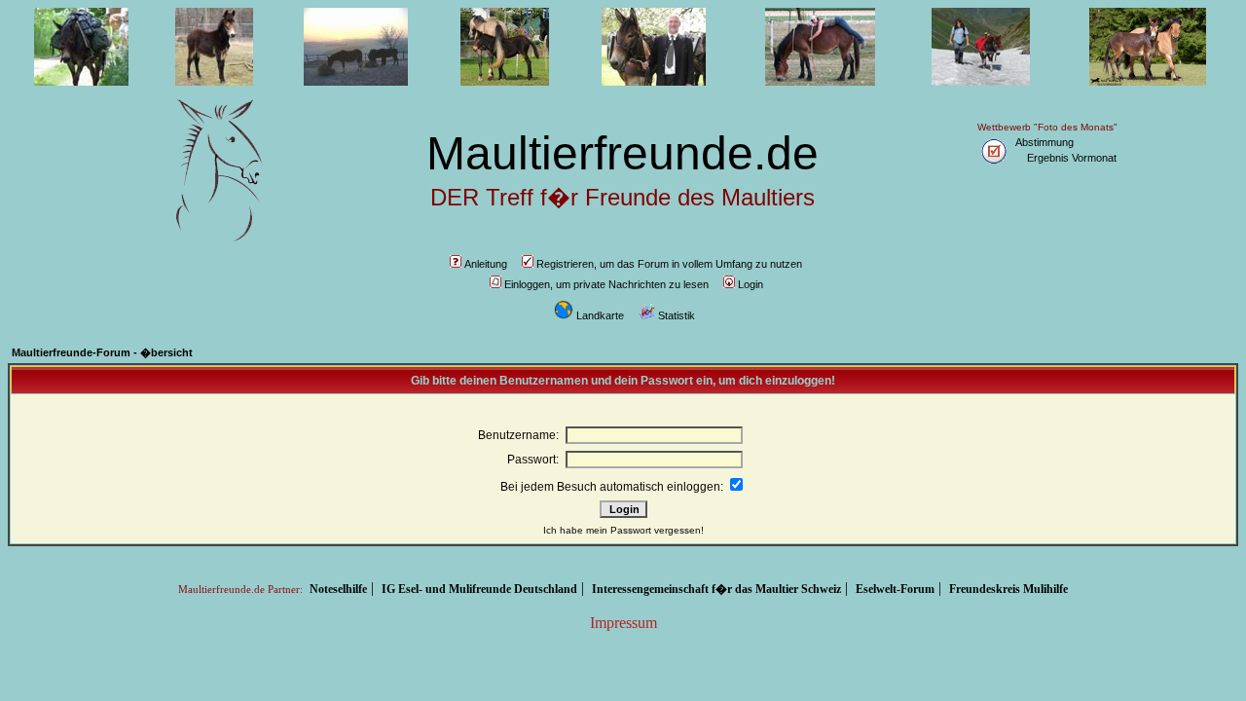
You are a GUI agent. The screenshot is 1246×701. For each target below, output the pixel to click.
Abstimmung (1044, 142)
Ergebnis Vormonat (1072, 158)
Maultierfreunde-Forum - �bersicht (102, 352)
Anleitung (485, 264)
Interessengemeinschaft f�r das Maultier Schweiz (716, 589)
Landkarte (600, 315)
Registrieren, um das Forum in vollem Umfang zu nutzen (669, 264)
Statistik (676, 315)
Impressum (623, 622)
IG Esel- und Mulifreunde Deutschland (479, 589)
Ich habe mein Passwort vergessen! (623, 530)
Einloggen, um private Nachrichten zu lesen (606, 284)
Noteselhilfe (338, 589)
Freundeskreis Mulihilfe (1008, 589)
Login (750, 284)
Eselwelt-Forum (895, 589)
